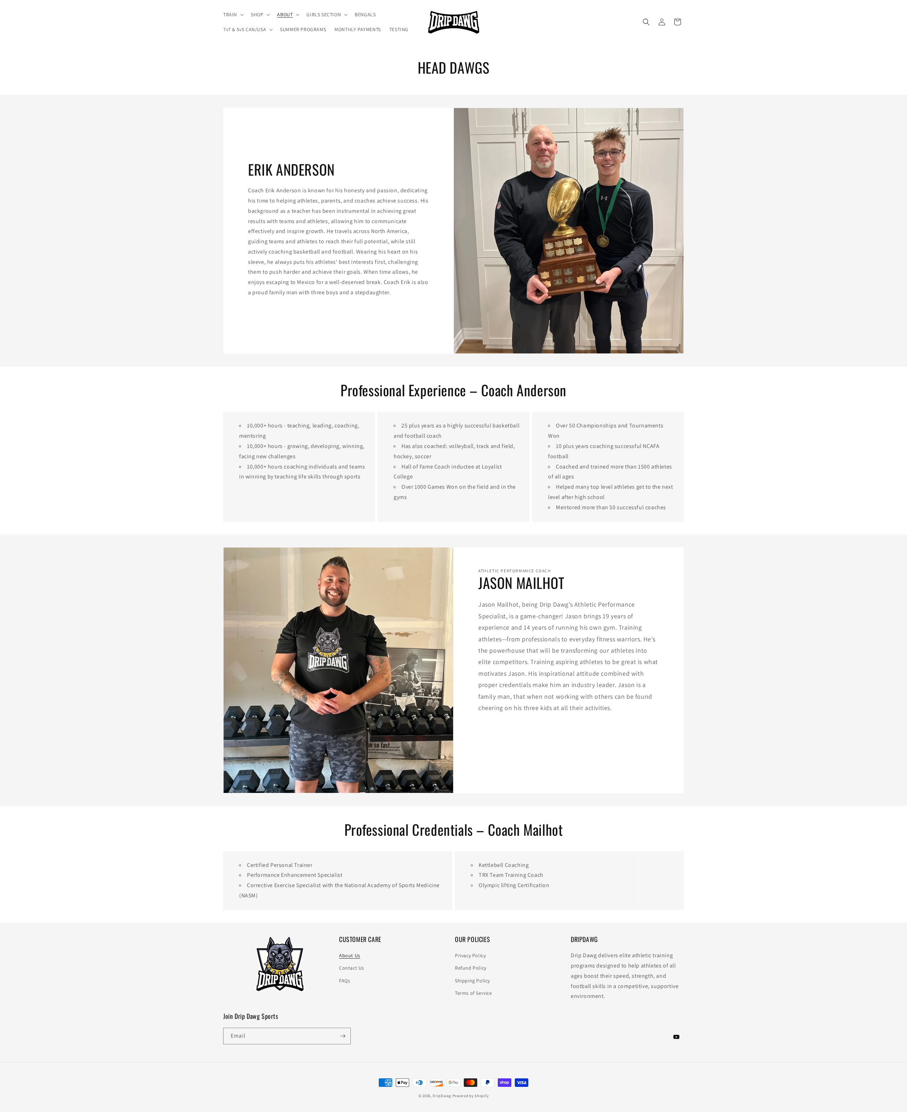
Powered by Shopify (470, 1095)
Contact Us (351, 968)
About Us (349, 955)
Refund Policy (470, 968)
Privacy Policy (470, 955)
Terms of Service (473, 993)
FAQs (344, 980)
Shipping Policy (472, 980)
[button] (233, 14)
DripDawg (442, 1095)
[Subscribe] (342, 1036)
